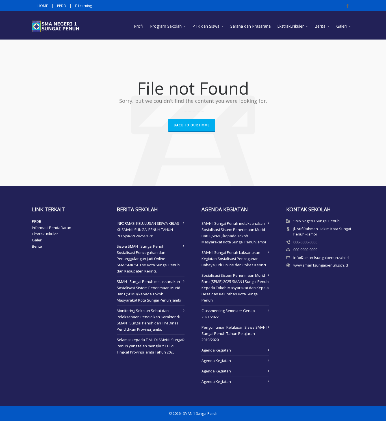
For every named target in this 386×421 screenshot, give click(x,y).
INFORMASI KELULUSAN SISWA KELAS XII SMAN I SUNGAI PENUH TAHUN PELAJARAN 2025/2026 (148, 229)
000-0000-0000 (305, 242)
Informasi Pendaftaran (51, 227)
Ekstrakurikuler (45, 233)
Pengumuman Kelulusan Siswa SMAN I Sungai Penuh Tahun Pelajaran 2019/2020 (234, 333)
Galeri (37, 240)
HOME (43, 5)
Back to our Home (192, 125)
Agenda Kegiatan (216, 350)
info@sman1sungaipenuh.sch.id (321, 257)
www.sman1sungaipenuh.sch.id (320, 265)
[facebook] (348, 6)
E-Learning (83, 5)
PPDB (61, 5)
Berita (37, 246)
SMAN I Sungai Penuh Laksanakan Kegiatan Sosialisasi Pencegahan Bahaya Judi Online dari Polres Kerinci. (234, 258)
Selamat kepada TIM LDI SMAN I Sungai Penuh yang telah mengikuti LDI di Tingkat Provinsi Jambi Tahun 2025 (150, 346)
